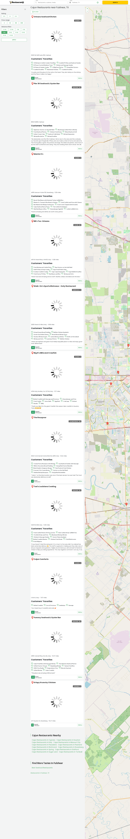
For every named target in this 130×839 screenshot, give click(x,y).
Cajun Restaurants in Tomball (70, 752)
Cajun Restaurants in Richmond (44, 747)
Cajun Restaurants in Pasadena (44, 745)
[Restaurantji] (16, 2)
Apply (14, 40)
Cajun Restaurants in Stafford (67, 749)
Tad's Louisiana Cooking (45, 486)
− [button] (87, 11)
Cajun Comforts (41, 559)
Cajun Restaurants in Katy (42, 742)
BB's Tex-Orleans (41, 221)
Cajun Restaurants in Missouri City (67, 742)
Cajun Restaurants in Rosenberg (70, 747)
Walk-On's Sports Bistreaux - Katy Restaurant (55, 286)
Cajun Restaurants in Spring (43, 749)
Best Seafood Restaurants (42, 768)
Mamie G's (38, 154)
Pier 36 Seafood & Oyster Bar (47, 83)
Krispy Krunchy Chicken (45, 682)
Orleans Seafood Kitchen (45, 17)
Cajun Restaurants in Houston (68, 740)
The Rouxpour (40, 417)
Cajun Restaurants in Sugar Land (45, 752)
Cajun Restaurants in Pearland (70, 745)
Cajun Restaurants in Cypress (43, 740)
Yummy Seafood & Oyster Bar (47, 617)
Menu (80, 78)
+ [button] (87, 8)
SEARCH (115, 2)
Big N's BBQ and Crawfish (45, 353)
